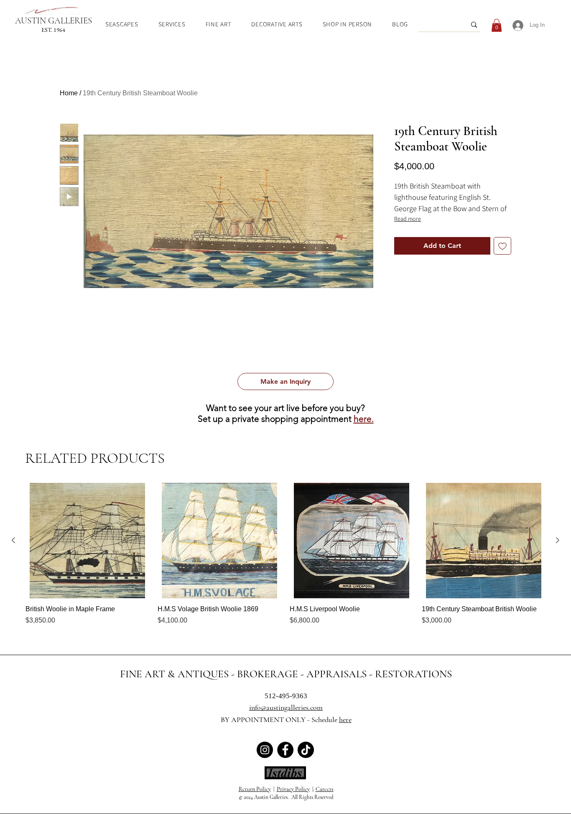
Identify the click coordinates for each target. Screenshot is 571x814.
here (345, 719)
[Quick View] (87, 540)
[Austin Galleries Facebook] (285, 750)
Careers (325, 789)
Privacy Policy (293, 789)
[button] (285, 381)
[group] (285, 558)
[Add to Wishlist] (502, 246)
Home (69, 93)
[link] (496, 25)
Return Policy (255, 789)
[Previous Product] (13, 540)
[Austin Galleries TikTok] (306, 750)
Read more (407, 218)
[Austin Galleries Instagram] (265, 750)
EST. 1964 (53, 29)
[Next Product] (558, 540)
